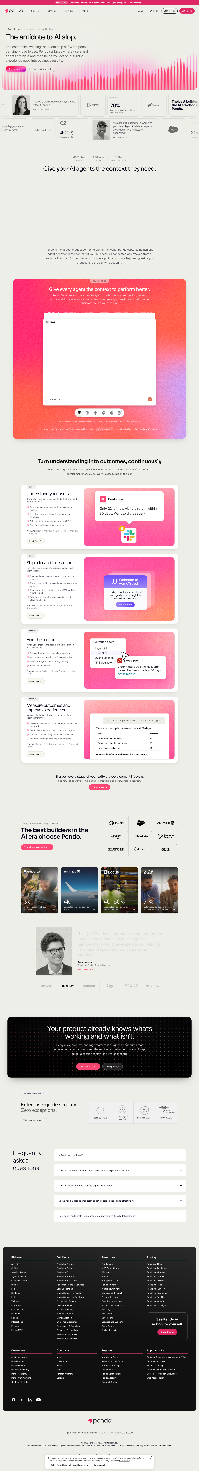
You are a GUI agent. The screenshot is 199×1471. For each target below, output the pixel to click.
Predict (70, 605)
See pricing (112, 1066)
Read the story (84, 969)
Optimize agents (87, 313)
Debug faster (105, 313)
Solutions (52, 11)
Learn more (34, 541)
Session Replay (58, 671)
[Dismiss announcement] (196, 3)
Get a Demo (187, 11)
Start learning (135, 2)
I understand (99, 1465)
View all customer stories (35, 847)
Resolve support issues (142, 313)
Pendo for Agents (57, 605)
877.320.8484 (128, 1433)
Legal (66, 1433)
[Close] (151, 1456)
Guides (39, 605)
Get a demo (103, 429)
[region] (99, 1462)
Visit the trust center (32, 1120)
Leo (35, 533)
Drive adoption (70, 313)
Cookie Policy (124, 1460)
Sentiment (57, 531)
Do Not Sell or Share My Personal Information (69, 1465)
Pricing (85, 11)
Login (155, 11)
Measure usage (121, 313)
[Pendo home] (14, 11)
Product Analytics (44, 531)
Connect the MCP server (145, 429)
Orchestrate (32, 608)
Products (35, 11)
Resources (68, 11)
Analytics (71, 671)
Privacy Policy (76, 1433)
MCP (133, 421)
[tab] (79, 413)
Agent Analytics (71, 531)
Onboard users (53, 313)
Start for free (169, 11)
